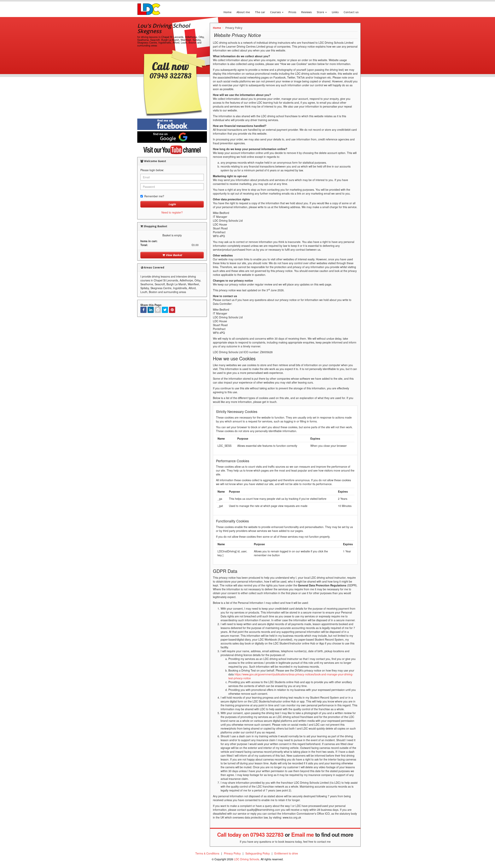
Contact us (351, 12)
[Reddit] (158, 310)
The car (260, 12)
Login (172, 204)
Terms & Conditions (207, 853)
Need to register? (172, 212)
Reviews (306, 12)
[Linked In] (151, 310)
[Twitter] (165, 310)
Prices (292, 12)
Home (227, 12)
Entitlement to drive (286, 853)
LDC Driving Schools (246, 859)
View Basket (173, 255)
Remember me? (154, 196)
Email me (302, 834)
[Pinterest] (172, 310)
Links (335, 12)
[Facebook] (143, 310)
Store (321, 12)
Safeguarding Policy (257, 853)
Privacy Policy (232, 853)
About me (243, 12)
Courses (276, 12)
